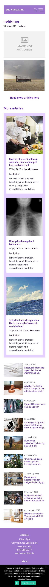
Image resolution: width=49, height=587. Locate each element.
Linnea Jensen (31, 248)
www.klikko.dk (27, 553)
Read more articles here (24, 97)
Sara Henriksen (32, 330)
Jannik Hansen (31, 169)
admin (22, 26)
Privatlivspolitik (28, 583)
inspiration (14, 174)
